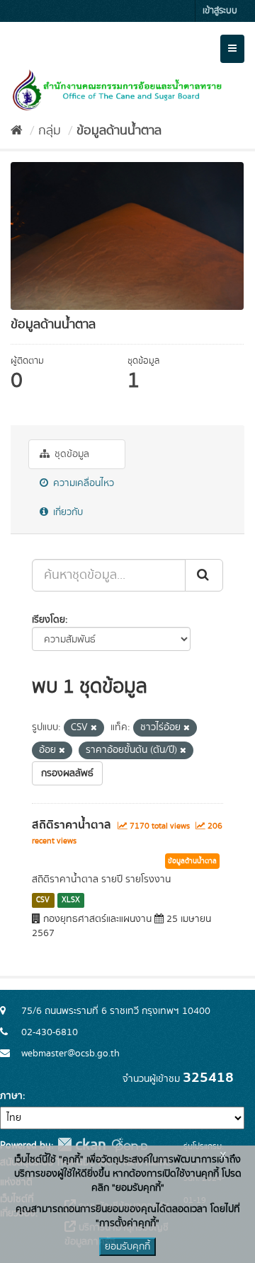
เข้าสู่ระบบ (220, 11)
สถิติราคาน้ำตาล (71, 825)
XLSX (71, 900)
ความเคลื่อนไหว (82, 483)
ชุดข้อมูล (70, 454)
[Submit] (204, 575)
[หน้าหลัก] (17, 131)
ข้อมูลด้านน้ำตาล (119, 131)
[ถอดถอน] (94, 728)
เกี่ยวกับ (66, 512)
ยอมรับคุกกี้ (127, 1247)
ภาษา (11, 1096)
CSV (43, 900)
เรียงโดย (48, 620)
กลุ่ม (49, 131)
